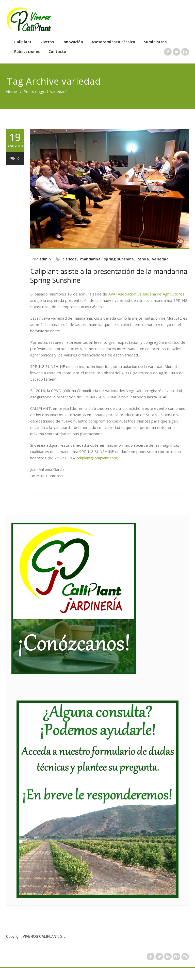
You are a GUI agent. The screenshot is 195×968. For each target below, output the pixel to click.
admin (45, 258)
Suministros (155, 41)
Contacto (57, 51)
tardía (143, 258)
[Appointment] (31, 19)
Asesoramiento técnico (113, 41)
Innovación (72, 41)
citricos (69, 258)
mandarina (90, 258)
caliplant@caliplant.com (96, 457)
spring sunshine (119, 258)
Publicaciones (27, 51)
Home (11, 91)
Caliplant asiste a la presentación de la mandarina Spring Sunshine (108, 276)
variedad (160, 258)
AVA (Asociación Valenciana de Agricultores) (147, 293)
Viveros (47, 41)
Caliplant (23, 41)
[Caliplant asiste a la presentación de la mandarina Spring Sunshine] (109, 189)
